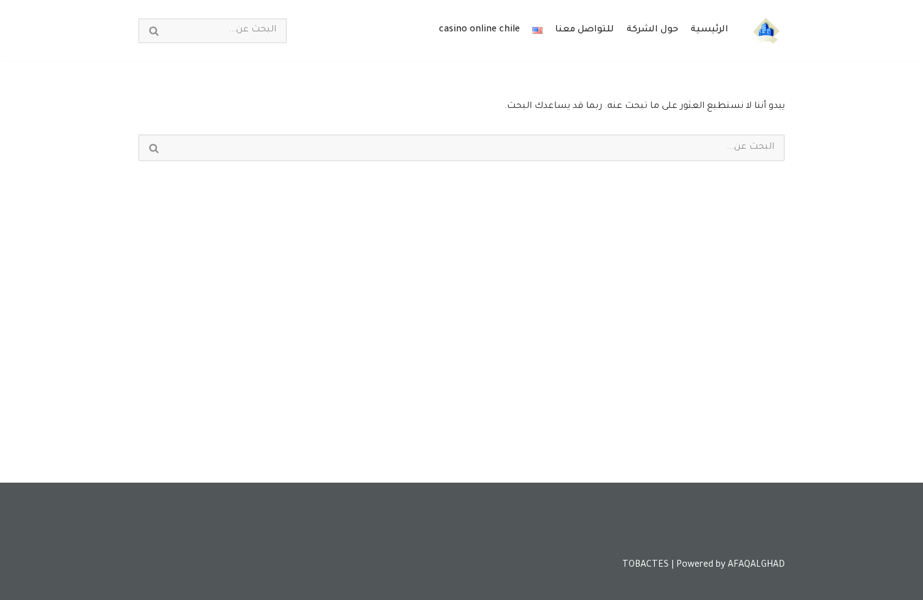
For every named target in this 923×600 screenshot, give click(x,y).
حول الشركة (652, 30)
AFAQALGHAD (756, 565)
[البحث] (153, 30)
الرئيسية (709, 30)
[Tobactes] (766, 30)
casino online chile (479, 30)
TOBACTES (645, 565)
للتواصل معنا (584, 30)
